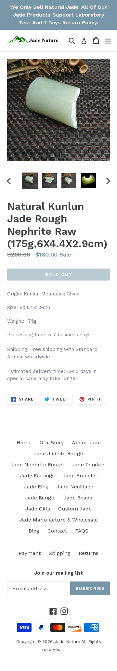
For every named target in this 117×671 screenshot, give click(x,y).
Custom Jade (75, 509)
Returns (88, 553)
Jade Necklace (75, 487)
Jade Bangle (40, 498)
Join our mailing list (58, 573)
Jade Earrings (37, 476)
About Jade (86, 442)
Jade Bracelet (80, 476)
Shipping (60, 553)
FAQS (81, 531)
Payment (30, 553)
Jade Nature (67, 641)
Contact (57, 531)
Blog (34, 531)
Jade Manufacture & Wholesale (58, 520)
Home (24, 442)
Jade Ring (36, 487)
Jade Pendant (89, 464)
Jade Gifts (37, 509)
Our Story (52, 442)
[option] (30, 180)
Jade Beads (78, 498)
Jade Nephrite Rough (37, 464)
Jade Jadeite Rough (58, 453)
